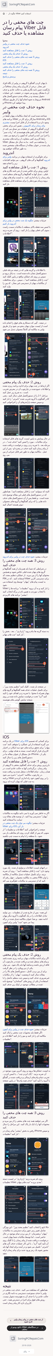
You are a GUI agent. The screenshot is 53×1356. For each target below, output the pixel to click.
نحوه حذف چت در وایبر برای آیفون (18, 1029)
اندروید (6, 47)
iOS (4, 60)
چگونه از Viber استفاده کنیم (19, 13)
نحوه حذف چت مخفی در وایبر (16, 43)
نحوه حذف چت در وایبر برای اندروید (19, 556)
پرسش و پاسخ (9, 76)
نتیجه (5, 73)
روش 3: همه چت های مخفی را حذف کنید (21, 56)
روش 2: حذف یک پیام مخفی (15, 53)
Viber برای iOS (21, 741)
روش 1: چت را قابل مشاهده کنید (17, 50)
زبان (25, 1351)
